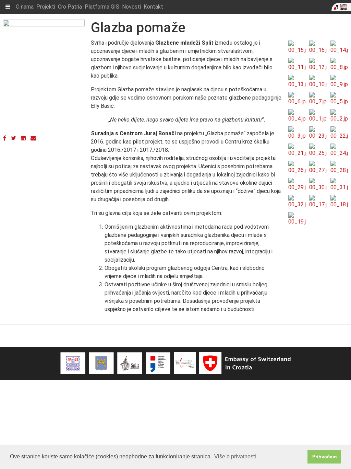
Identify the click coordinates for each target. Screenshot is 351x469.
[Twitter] (13, 138)
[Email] (33, 138)
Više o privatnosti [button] (235, 456)
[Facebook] (4, 138)
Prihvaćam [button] (324, 456)
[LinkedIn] (23, 138)
